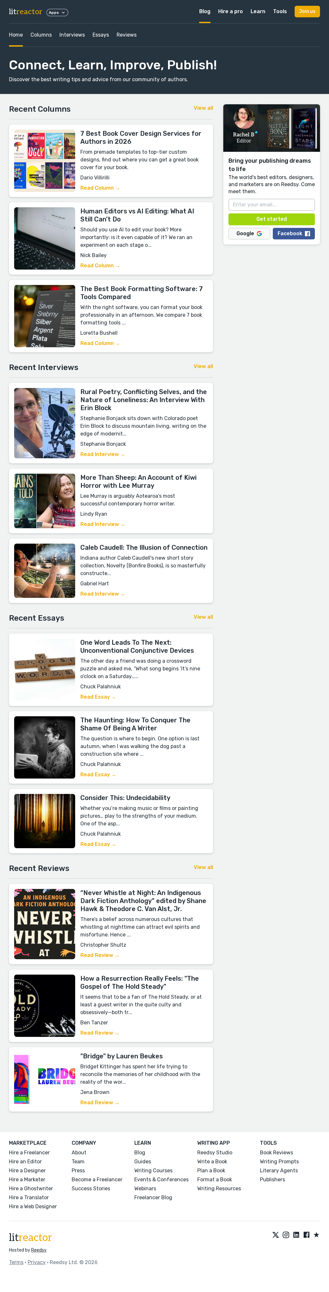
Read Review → (100, 955)
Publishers (272, 1179)
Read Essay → (98, 697)
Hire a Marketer (27, 1179)
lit (25, 11)
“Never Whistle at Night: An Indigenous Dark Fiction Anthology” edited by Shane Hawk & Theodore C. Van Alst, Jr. (143, 901)
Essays (101, 35)
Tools (280, 11)
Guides (142, 1161)
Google (245, 233)
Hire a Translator (29, 1197)
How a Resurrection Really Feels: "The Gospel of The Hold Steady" (139, 982)
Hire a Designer (27, 1170)
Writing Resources (219, 1188)
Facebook (290, 233)
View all (203, 108)
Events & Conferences (161, 1179)
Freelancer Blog (153, 1197)
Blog (204, 11)
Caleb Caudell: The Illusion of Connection (144, 547)
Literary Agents (279, 1170)
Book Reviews (276, 1153)
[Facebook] (306, 1235)
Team (78, 1161)
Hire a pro (230, 11)
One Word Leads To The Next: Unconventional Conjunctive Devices (137, 646)
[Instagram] (286, 1235)
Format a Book (214, 1179)
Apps (54, 12)
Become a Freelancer (97, 1179)
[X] (276, 1235)
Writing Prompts (279, 1161)
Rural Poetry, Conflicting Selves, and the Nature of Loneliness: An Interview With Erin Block (143, 400)
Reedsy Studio (214, 1153)
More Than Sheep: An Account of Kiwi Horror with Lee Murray (138, 481)
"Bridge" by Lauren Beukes (121, 1056)
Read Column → (100, 188)
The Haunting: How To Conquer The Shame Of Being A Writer (135, 724)
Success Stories (91, 1188)
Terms (16, 1262)
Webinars (145, 1188)
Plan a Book (211, 1170)
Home (16, 35)
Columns (41, 35)
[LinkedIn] (296, 1235)
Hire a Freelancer (29, 1153)
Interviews (72, 35)
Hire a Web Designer (33, 1206)
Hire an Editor (25, 1161)
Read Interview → (102, 454)
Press (78, 1170)
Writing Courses (153, 1170)
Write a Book (212, 1161)
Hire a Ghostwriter (31, 1188)
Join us (307, 11)
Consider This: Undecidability (125, 798)
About (79, 1153)
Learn (258, 11)
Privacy (37, 1262)
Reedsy (39, 1250)
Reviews (127, 35)
